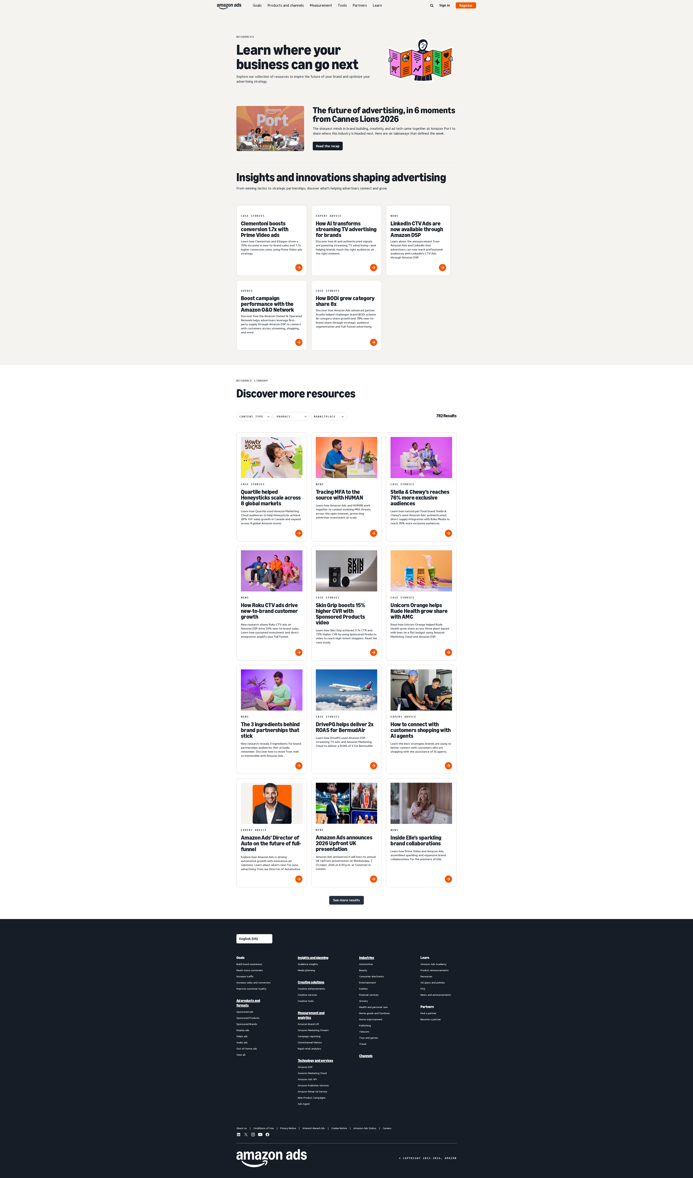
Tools (342, 5)
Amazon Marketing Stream (313, 1030)
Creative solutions (311, 982)
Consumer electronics (371, 976)
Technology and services (315, 1060)
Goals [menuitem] (240, 957)
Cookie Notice (339, 1128)
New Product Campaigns (312, 1097)
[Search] (431, 6)
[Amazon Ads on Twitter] (246, 1135)
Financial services (369, 994)
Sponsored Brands (246, 1023)
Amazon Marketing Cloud (312, 1073)
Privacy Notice (288, 1128)
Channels (365, 1056)
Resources (426, 976)
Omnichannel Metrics (310, 1042)
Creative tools (306, 1000)
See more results (346, 900)
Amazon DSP (305, 1066)
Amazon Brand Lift (308, 1023)
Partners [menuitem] (427, 1007)
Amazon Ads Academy (433, 964)
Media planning (306, 970)
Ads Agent (304, 1103)
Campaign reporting (309, 1036)
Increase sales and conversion (253, 982)
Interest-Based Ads (313, 1128)
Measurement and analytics (311, 1015)
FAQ (422, 988)
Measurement (321, 5)
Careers (387, 1128)
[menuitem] (254, 1030)
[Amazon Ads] (226, 5)
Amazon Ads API (307, 1079)
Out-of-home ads (246, 1048)
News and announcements (435, 994)
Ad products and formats (248, 1002)
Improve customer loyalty (251, 988)
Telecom (364, 1031)
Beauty (363, 970)
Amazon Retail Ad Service (312, 1091)
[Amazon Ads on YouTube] (260, 1135)
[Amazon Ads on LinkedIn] (238, 1135)
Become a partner (430, 1019)
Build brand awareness (249, 964)
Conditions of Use (263, 1128)
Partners (360, 5)
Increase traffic (245, 976)
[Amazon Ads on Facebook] (267, 1135)
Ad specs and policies (432, 982)
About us (241, 1128)
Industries (366, 957)
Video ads (242, 1036)
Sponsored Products (248, 1017)
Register (465, 5)
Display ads (242, 1030)
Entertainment (367, 982)
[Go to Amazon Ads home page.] (271, 1158)
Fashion (363, 988)
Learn (377, 5)
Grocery (363, 1000)
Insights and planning (313, 957)
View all (240, 1054)
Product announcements (434, 970)
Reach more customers (249, 970)
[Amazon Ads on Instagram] (253, 1135)
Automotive (366, 964)
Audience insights (308, 964)
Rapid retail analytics (309, 1048)
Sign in (444, 5)
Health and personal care (373, 1007)
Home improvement (370, 1019)
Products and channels (285, 5)
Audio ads (242, 1042)
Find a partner (428, 1013)
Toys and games (368, 1037)
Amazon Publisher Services (313, 1085)
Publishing (365, 1025)
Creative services (307, 994)
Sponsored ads (244, 1011)
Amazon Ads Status (364, 1128)
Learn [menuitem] (424, 957)
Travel (362, 1043)
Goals (257, 5)
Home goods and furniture (374, 1013)
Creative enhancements (311, 988)
